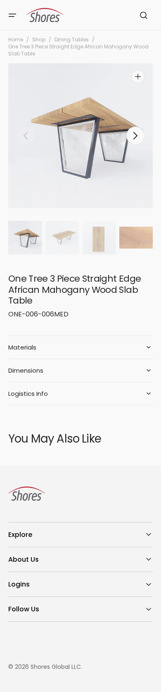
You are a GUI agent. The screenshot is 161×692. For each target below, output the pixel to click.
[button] (12, 15)
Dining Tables (71, 39)
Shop (38, 39)
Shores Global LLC (56, 667)
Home (15, 39)
